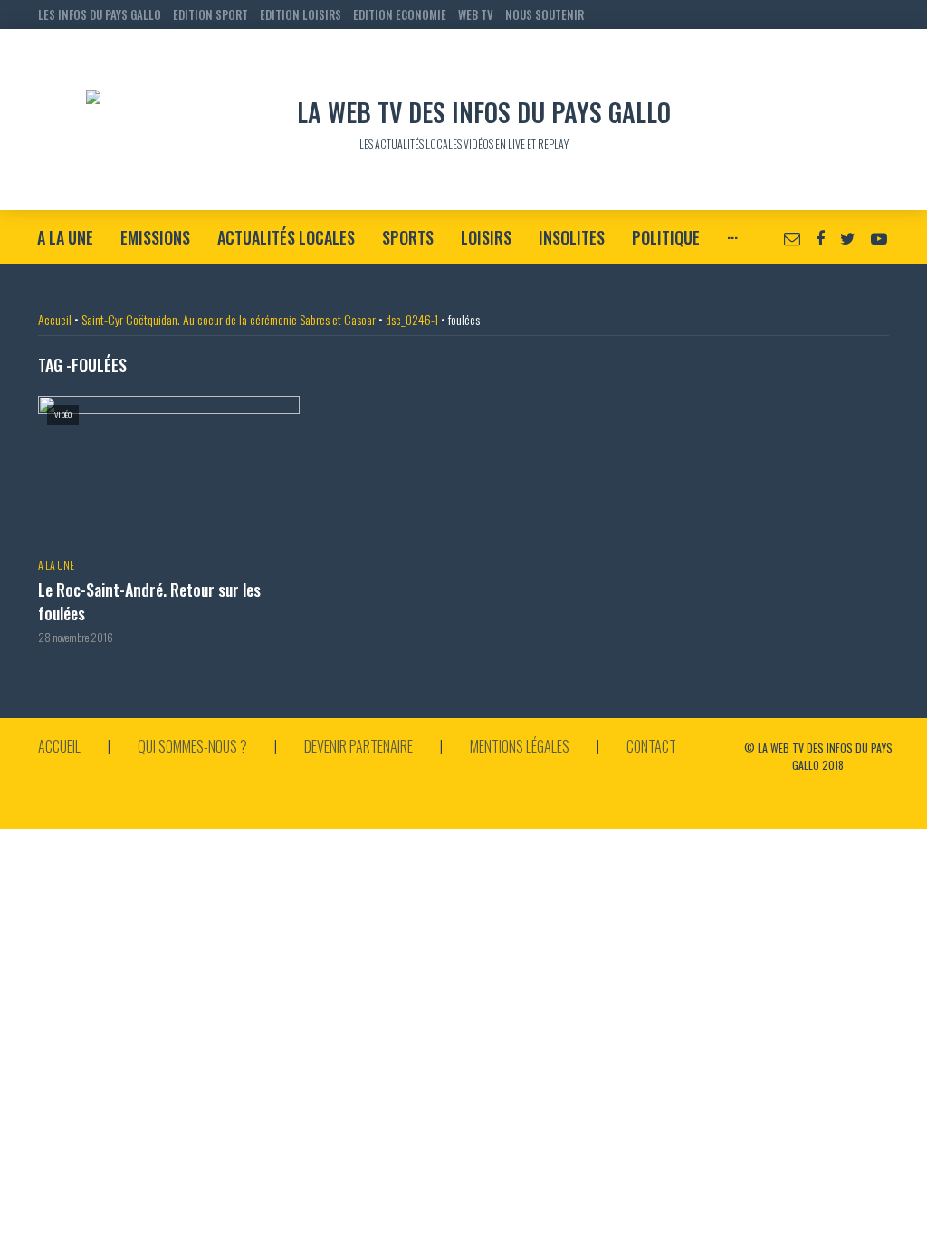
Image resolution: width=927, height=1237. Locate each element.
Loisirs (486, 237)
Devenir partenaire (358, 746)
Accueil (55, 319)
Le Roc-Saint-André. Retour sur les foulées (149, 602)
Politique (666, 237)
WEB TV (475, 14)
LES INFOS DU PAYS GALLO (99, 14)
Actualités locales (286, 237)
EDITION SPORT (210, 14)
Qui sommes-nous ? (192, 746)
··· (732, 237)
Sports (408, 237)
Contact (651, 746)
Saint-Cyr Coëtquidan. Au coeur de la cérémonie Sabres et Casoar (228, 319)
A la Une (65, 237)
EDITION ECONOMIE (399, 14)
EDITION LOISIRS (300, 14)
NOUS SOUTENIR (544, 14)
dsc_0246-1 (412, 319)
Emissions (155, 237)
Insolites (572, 237)
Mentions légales (519, 746)
